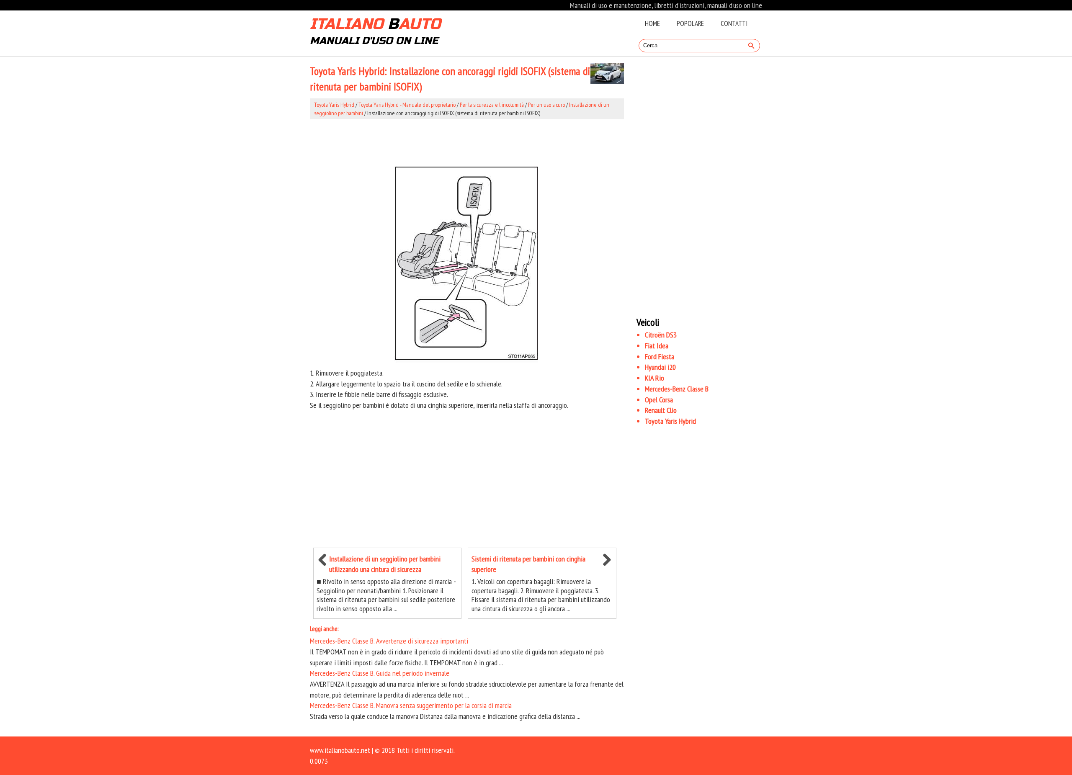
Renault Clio (661, 410)
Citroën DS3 (661, 335)
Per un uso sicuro (546, 104)
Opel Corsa (659, 399)
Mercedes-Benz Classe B (677, 389)
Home (652, 23)
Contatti (734, 23)
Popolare (690, 23)
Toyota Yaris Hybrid (334, 104)
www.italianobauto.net (340, 750)
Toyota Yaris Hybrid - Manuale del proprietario (407, 104)
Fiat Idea (656, 345)
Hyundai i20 (660, 367)
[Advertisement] (467, 141)
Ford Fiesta (659, 356)
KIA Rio (654, 378)
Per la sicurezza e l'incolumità (492, 104)
